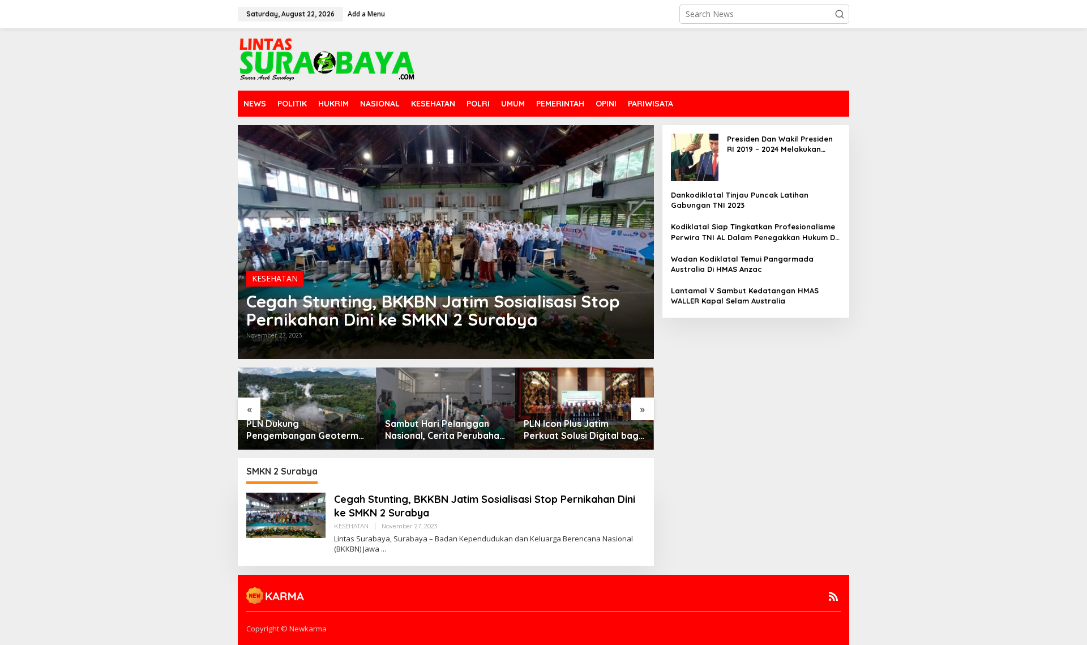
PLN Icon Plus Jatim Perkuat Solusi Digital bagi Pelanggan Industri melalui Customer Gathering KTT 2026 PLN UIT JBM (582, 430)
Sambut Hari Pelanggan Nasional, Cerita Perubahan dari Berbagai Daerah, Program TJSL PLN (444, 430)
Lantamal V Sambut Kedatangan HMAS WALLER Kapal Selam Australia (745, 295)
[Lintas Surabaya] (327, 58)
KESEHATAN (275, 278)
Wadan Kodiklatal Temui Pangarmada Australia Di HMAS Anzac (742, 264)
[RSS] (833, 596)
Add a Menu (366, 14)
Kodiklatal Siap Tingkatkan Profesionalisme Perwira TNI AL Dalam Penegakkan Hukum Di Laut (754, 232)
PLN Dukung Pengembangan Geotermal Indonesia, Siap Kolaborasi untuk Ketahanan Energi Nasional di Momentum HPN (306, 430)
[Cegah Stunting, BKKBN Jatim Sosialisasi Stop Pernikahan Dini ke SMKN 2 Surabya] (383, 549)
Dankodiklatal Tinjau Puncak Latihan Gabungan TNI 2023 (739, 200)
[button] (839, 14)
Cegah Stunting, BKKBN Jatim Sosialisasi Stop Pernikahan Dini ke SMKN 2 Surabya (433, 310)
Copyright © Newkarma (286, 628)
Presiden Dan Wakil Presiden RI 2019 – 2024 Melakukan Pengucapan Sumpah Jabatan (780, 144)
